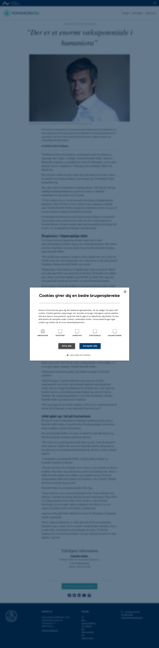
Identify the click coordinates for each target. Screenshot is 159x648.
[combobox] (125, 291)
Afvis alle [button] (67, 346)
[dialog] (79, 324)
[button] (79, 355)
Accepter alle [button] (90, 346)
